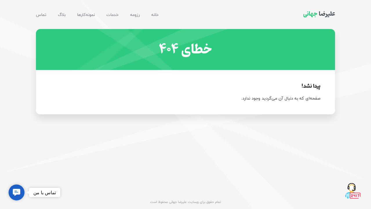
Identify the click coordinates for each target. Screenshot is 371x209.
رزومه (135, 14)
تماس (41, 14)
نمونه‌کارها (86, 14)
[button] (16, 192)
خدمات (112, 14)
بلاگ (62, 14)
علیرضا (319, 13)
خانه (155, 14)
